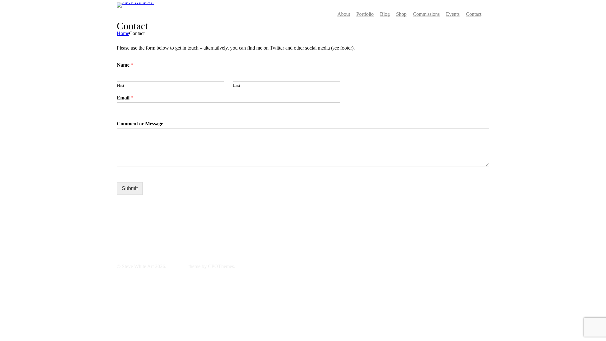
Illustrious (177, 266)
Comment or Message (140, 123)
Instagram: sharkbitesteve (142, 228)
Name (125, 65)
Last (236, 85)
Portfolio (255, 223)
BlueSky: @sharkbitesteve (143, 233)
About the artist (262, 228)
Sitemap (255, 243)
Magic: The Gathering (269, 238)
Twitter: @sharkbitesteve (141, 223)
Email (125, 97)
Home (123, 33)
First (120, 85)
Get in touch (259, 233)
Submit (130, 188)
